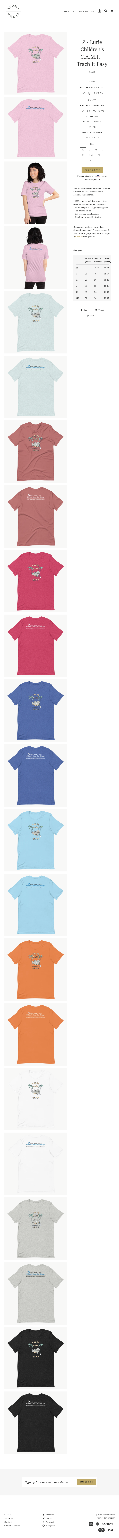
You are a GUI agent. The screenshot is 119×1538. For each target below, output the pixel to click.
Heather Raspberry (92, 105)
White (92, 127)
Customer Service (12, 1525)
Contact (8, 1522)
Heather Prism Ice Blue (92, 94)
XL (83, 155)
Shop (68, 11)
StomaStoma (109, 1514)
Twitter (48, 1518)
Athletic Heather (92, 132)
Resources (86, 11)
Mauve (92, 100)
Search (7, 1514)
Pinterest (49, 1522)
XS (83, 150)
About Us (8, 1518)
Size (92, 144)
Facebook (49, 1514)
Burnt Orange (92, 121)
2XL (91, 155)
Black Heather (92, 138)
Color (92, 81)
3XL (100, 155)
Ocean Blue (92, 116)
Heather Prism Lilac (92, 87)
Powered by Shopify (106, 1517)
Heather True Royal (92, 111)
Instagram (50, 1525)
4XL (92, 160)
